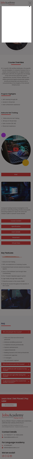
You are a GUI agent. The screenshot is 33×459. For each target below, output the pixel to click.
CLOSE (29, 6)
